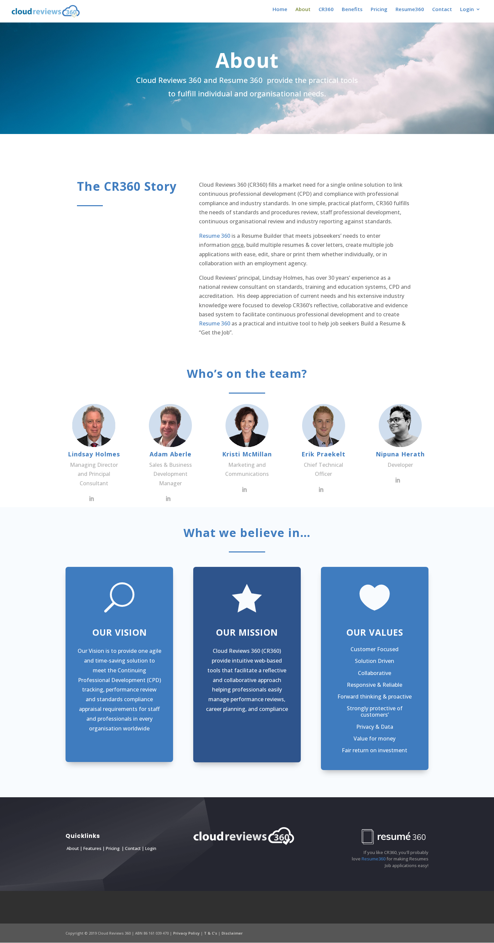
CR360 (326, 9)
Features (92, 848)
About (303, 9)
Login (150, 848)
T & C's (211, 933)
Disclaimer (232, 933)
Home (280, 9)
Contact (442, 9)
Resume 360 (214, 235)
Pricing (379, 9)
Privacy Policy (187, 933)
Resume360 (410, 9)
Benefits (352, 9)
